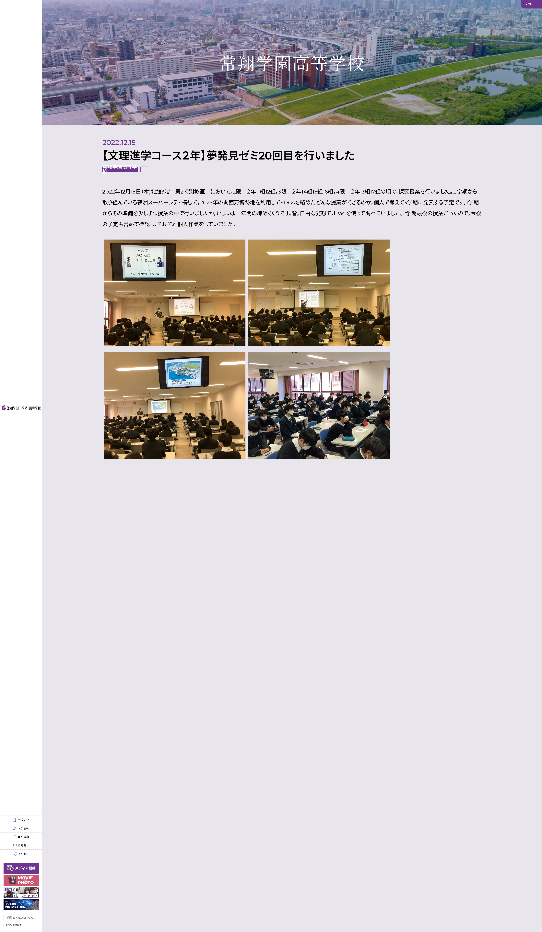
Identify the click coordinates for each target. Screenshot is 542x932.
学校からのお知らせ (13, 925)
